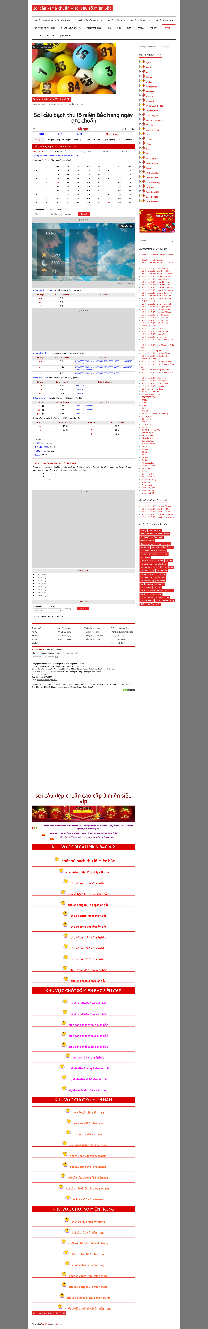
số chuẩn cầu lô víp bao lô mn (154, 378)
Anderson (57, 1324)
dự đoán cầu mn (147, 540)
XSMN (119, 28)
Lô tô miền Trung (153, 183)
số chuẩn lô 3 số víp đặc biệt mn (155, 389)
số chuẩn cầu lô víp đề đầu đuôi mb (156, 315)
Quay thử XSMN (152, 202)
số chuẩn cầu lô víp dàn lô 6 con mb (156, 298)
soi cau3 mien (167, 547)
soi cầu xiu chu (147, 574)
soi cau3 (155, 547)
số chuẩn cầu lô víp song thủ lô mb (156, 312)
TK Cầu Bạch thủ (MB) (154, 106)
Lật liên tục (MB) (152, 111)
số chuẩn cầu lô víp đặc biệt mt (154, 334)
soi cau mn (163, 554)
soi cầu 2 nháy (147, 564)
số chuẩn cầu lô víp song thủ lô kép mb (158, 309)
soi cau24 (145, 550)
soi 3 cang (145, 547)
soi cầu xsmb (159, 577)
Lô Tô (49, 36)
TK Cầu (167, 28)
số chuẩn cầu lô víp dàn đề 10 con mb (157, 290)
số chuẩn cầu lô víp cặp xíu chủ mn (156, 370)
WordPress (45, 1324)
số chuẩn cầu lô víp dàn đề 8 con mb (157, 287)
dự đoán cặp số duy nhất (151, 544)
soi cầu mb (168, 567)
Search (165, 47)
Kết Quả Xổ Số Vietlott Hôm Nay (155, 414)
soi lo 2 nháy (146, 587)
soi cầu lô (158, 567)
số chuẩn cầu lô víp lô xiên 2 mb (155, 318)
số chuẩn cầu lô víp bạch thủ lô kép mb (158, 274)
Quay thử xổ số (148, 485)
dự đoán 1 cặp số (162, 534)
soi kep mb (159, 584)
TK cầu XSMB (53, 1313)
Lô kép (148, 144)
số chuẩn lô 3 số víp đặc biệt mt (155, 351)
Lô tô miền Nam (152, 178)
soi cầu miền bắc (147, 571)
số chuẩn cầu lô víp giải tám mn (155, 383)
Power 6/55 (150, 96)
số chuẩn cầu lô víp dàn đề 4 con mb (157, 282)
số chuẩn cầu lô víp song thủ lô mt (156, 353)
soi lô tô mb (145, 594)
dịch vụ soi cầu (147, 534)
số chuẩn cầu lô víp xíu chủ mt (154, 356)
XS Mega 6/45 (151, 87)
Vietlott (153, 28)
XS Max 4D (150, 92)
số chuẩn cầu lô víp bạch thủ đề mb (156, 271)
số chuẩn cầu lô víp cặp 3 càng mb (156, 279)
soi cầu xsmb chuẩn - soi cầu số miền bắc (68, 104)
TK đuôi (149, 154)
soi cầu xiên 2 (146, 577)
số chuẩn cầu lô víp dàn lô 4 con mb (156, 296)
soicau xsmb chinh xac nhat (152, 561)
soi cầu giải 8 (146, 567)
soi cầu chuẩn (160, 564)
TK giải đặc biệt (152, 159)
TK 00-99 (149, 168)
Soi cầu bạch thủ (39, 1313)
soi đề (158, 601)
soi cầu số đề (162, 571)
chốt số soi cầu (155, 530)
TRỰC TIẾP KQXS (94, 28)
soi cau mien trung (148, 554)
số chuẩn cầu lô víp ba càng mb (155, 268)
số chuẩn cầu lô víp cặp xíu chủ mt (156, 331)
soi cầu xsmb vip (147, 581)
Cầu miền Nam (151, 125)
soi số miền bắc (147, 601)
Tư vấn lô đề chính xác (71, 28)
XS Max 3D (150, 101)
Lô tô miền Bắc (152, 173)
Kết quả (140, 28)
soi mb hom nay (147, 597)
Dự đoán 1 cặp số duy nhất (151, 537)
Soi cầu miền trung (139, 20)
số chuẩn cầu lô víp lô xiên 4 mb (155, 323)
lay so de (166, 544)
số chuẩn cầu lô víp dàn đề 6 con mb (157, 285)
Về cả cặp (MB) (152, 116)
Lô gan (149, 135)
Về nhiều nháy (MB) (153, 120)
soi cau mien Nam (158, 550)
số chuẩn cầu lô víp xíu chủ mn (154, 386)
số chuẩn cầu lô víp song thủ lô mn (156, 361)
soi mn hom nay (162, 597)
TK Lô (37, 36)
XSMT (129, 28)
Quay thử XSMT (152, 197)
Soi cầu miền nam (163, 20)
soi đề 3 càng (168, 601)
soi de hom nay (147, 584)
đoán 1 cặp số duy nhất (150, 604)
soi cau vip (145, 557)
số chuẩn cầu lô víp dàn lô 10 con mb (157, 293)
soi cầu (169, 561)
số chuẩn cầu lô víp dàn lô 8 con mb (156, 304)
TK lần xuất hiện (152, 163)
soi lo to (157, 587)
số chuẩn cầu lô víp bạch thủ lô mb (156, 276)
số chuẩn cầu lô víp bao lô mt (154, 329)
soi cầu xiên (160, 574)
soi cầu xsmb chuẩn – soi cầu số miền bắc (72, 8)
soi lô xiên (157, 594)
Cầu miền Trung (152, 130)
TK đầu (149, 149)
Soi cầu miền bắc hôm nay (88, 20)
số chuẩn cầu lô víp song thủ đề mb (156, 307)
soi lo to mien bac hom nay (151, 591)
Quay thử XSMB (152, 192)
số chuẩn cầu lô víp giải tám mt (154, 337)
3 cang (143, 530)
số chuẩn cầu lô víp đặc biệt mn (155, 381)
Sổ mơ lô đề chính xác (45, 28)
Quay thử (64, 36)
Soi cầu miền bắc (115, 20)
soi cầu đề (161, 581)
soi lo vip (169, 591)
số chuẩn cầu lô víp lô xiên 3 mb (155, 320)
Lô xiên (149, 139)
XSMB (109, 28)
